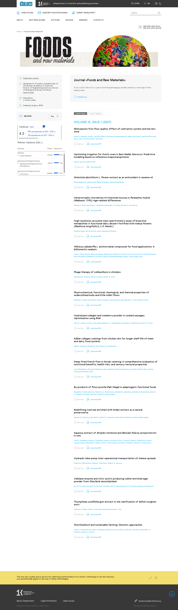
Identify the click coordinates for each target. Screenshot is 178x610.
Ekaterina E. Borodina (115, 529)
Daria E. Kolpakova (99, 529)
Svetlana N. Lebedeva (123, 392)
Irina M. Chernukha (94, 323)
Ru (145, 3)
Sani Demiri (95, 417)
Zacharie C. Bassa (80, 509)
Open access (27, 13)
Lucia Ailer (133, 369)
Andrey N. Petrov (88, 532)
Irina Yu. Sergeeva (80, 440)
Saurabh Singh (79, 231)
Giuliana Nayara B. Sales (123, 136)
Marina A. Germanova (129, 205)
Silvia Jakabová (108, 369)
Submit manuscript (86, 13)
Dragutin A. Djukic (131, 417)
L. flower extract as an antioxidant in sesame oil (113, 177)
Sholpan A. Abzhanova (131, 323)
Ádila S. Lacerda (107, 136)
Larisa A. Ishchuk (110, 440)
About (20, 20)
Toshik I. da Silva (94, 136)
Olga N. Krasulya (80, 346)
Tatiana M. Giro (93, 346)
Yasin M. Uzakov (80, 323)
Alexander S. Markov (93, 443)
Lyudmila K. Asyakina (131, 529)
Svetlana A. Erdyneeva (140, 392)
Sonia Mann (92, 300)
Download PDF (96, 144)
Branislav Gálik (87, 371)
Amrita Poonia (90, 231)
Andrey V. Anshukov (95, 440)
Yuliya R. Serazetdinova (82, 529)
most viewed (95, 114)
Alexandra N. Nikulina (82, 277)
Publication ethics (31, 78)
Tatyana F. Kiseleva (125, 443)
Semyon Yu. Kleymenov (142, 443)
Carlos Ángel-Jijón (136, 256)
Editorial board (37, 20)
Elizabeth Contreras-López (97, 256)
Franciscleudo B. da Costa (93, 139)
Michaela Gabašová (95, 369)
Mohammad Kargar (117, 182)
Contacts (98, 20)
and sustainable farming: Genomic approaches (108, 525)
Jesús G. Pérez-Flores (82, 254)
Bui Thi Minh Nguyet (118, 486)
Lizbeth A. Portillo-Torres (122, 254)
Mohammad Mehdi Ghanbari (98, 182)
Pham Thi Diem (104, 486)
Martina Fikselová (121, 369)
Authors (55, 20)
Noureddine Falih (89, 162)
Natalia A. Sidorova (81, 205)
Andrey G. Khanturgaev (106, 394)
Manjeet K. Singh (80, 300)
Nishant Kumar (142, 300)
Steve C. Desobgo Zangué (98, 509)
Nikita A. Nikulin (97, 277)
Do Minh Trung (92, 486)
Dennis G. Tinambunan (108, 346)
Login (136, 3)
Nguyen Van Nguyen (145, 486)
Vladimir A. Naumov (114, 463)
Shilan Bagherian (80, 182)
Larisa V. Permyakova (110, 443)
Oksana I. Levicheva (99, 463)
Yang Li (149, 440)
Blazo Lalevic (144, 417)
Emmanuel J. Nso (115, 509)
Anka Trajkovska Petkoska (106, 231)
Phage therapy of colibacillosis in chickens (97, 272)
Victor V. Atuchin (123, 440)
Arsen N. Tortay (147, 323)
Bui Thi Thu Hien (80, 486)
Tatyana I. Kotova (89, 394)
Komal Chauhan (103, 300)
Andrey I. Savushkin (96, 205)
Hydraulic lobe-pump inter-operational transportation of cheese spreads (115, 458)
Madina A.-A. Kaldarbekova (112, 323)
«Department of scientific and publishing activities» (76, 3)
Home (19, 31)
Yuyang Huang (79, 443)
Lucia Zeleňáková (80, 369)
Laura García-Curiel (140, 254)
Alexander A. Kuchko (112, 205)
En (149, 3)
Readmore (82, 97)
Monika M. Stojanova (82, 417)
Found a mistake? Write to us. (150, 601)
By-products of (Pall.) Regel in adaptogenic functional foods (115, 387)
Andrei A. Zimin (109, 277)
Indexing (83, 20)
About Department (25, 600)
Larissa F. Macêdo (80, 136)
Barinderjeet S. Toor (129, 300)
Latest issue (80, 114)
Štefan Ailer (142, 369)
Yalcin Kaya (120, 417)
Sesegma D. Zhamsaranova (84, 392)
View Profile (28, 92)
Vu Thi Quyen (132, 486)
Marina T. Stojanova (107, 417)
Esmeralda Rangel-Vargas (118, 256)
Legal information (49, 600)
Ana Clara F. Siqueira (140, 136)
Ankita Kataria (115, 300)
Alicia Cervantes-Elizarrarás (101, 254)
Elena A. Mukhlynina (138, 440)
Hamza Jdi (78, 162)
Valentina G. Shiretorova (104, 392)
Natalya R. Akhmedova (82, 463)
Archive (69, 20)
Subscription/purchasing (54, 13)
